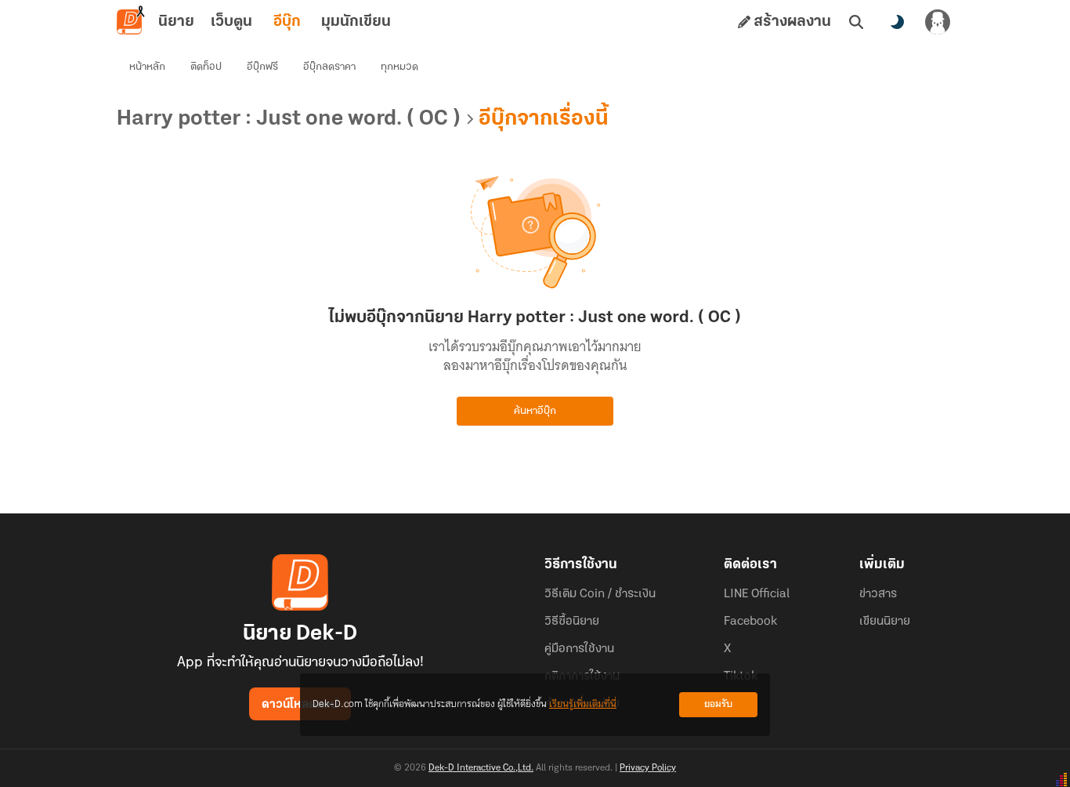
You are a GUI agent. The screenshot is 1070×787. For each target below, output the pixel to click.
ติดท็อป (206, 67)
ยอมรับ (718, 704)
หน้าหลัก (147, 67)
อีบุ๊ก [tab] (287, 22)
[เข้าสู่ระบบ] (937, 22)
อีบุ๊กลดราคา (329, 67)
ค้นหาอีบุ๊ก (535, 411)
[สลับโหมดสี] (897, 22)
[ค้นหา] (856, 22)
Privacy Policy (648, 768)
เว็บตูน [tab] (231, 22)
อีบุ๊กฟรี (262, 67)
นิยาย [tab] (176, 22)
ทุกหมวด (399, 67)
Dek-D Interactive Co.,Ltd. (480, 768)
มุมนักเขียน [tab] (356, 22)
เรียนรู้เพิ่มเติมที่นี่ (582, 704)
